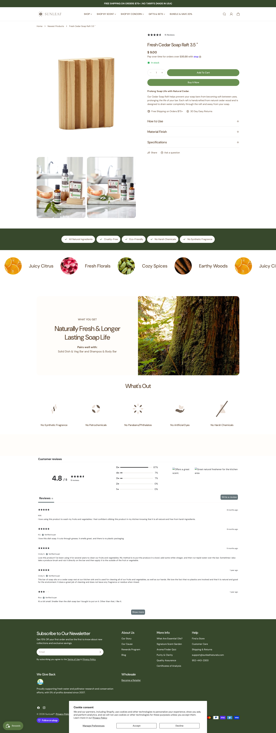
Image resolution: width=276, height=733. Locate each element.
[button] (183, 478)
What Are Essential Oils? (169, 638)
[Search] (224, 14)
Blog (123, 654)
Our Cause (127, 644)
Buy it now (193, 82)
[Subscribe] (100, 652)
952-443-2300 (200, 660)
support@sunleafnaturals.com (208, 654)
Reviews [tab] (46, 498)
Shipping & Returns (202, 649)
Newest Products (56, 26)
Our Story (126, 638)
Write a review (229, 497)
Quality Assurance (166, 660)
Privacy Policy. (89, 659)
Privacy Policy (100, 717)
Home (39, 26)
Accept (136, 725)
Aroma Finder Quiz (166, 649)
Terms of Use (73, 659)
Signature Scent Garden (169, 644)
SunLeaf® (50, 714)
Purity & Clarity (165, 654)
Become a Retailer (131, 680)
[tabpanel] (138, 561)
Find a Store (198, 638)
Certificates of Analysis (169, 665)
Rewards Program (130, 649)
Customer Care (200, 644)
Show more (138, 612)
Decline (179, 725)
